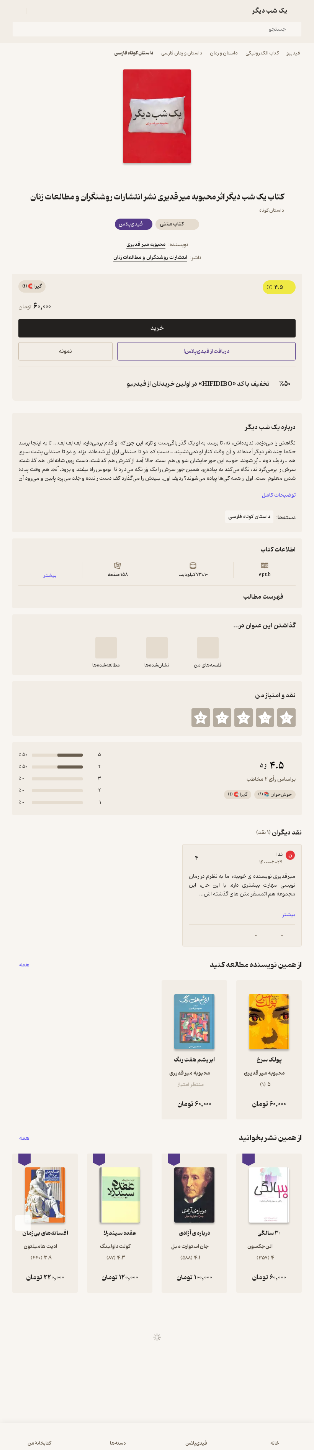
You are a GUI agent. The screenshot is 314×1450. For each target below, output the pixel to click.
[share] (138, 176)
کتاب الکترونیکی (262, 53)
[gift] (157, 176)
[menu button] (17, 11)
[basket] (35, 11)
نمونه (65, 351)
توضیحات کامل (279, 495)
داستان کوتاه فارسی (134, 53)
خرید (157, 328)
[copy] (26, 384)
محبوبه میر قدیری (145, 244)
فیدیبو (293, 53)
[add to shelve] (208, 647)
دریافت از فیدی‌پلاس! (206, 351)
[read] (106, 647)
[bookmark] (175, 176)
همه (24, 965)
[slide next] (23, 1223)
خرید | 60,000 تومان (81, 1440)
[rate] (286, 717)
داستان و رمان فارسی (181, 53)
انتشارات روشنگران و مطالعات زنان (150, 257)
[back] (297, 11)
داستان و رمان (224, 53)
